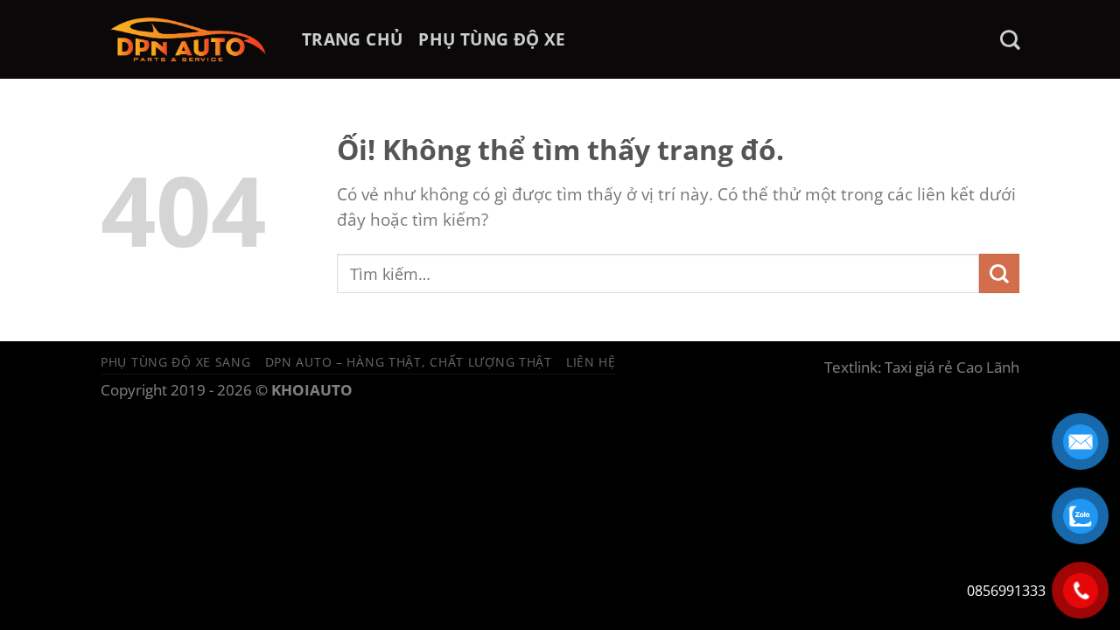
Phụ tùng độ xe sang (176, 362)
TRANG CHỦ (352, 39)
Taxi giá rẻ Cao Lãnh (952, 367)
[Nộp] (999, 273)
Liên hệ (591, 362)
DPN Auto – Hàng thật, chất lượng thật (408, 362)
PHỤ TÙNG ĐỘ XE (491, 39)
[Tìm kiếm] (1009, 39)
